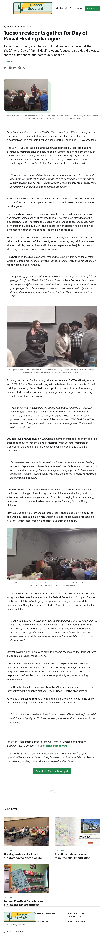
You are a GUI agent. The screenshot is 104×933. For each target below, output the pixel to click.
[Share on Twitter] (5, 68)
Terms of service (76, 921)
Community (10, 62)
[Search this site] (57, 8)
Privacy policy (42, 921)
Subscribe (92, 8)
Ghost (21, 932)
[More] (5, 8)
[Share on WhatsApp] (24, 68)
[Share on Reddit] (19, 68)
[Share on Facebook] (10, 68)
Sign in (78, 8)
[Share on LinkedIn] (14, 68)
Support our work (45, 913)
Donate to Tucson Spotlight (52, 771)
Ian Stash (11, 26)
